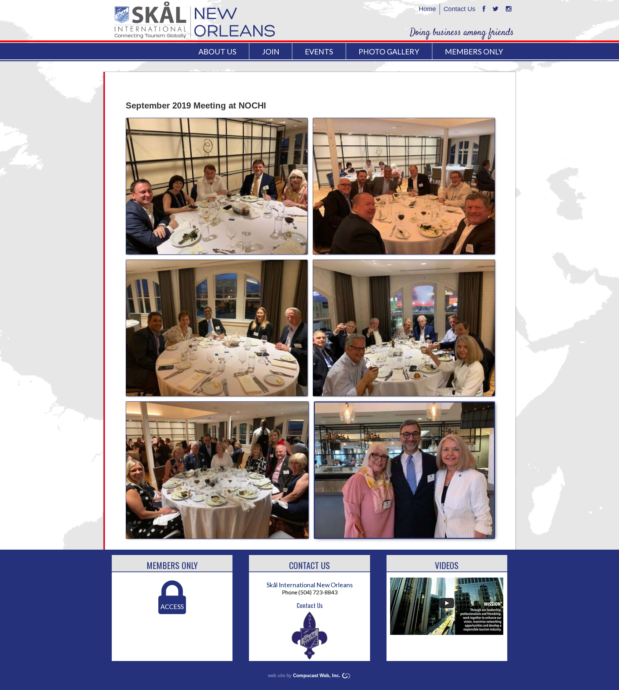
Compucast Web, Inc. (316, 675)
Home (427, 9)
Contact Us (459, 9)
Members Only (172, 565)
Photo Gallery (389, 51)
